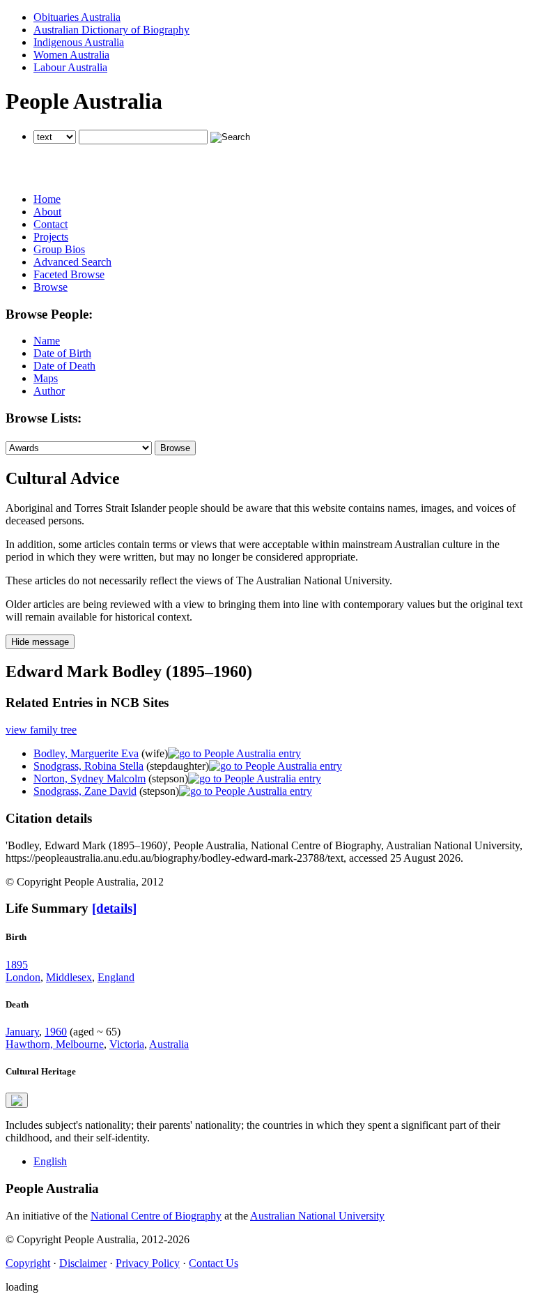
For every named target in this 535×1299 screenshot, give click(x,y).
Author (49, 391)
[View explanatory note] (17, 1100)
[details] (114, 908)
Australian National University (317, 1216)
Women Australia (71, 55)
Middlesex (69, 977)
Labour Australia (70, 67)
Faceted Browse (68, 274)
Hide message (40, 642)
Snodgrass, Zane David (85, 791)
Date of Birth (62, 353)
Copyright (28, 1263)
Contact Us (213, 1263)
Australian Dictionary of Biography (111, 30)
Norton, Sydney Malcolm (89, 778)
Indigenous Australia (78, 42)
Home (47, 199)
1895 (17, 965)
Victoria (126, 1044)
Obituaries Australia (77, 17)
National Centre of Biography (156, 1216)
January (22, 1032)
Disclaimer (83, 1263)
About (47, 212)
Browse (50, 287)
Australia (169, 1044)
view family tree (41, 730)
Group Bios (59, 249)
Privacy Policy (148, 1263)
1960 (56, 1032)
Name (46, 341)
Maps (45, 378)
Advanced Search (72, 262)
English (50, 1161)
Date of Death (64, 366)
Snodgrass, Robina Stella (88, 766)
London (23, 977)
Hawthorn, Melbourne (55, 1044)
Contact (50, 224)
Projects (50, 237)
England (116, 977)
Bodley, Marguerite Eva (86, 753)
